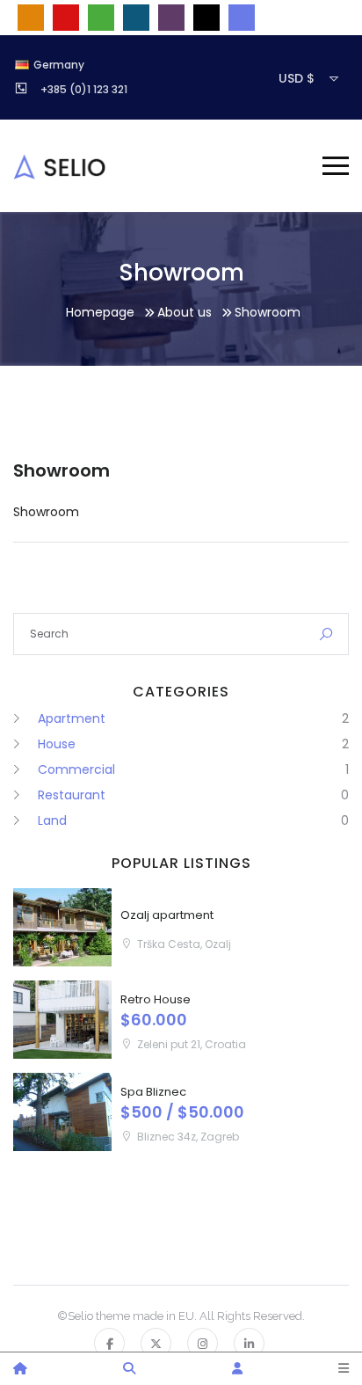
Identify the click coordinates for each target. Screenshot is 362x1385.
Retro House (155, 999)
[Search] (129, 1368)
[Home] (20, 1368)
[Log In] (237, 1368)
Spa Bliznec (153, 1091)
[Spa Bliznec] (62, 1112)
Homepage (100, 312)
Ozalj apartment (167, 915)
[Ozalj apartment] (62, 927)
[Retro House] (62, 1019)
